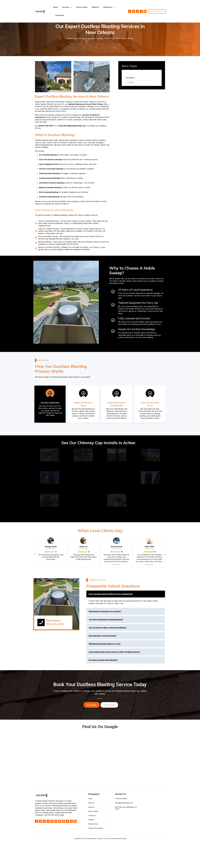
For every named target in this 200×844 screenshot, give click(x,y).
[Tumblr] (67, 821)
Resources (107, 7)
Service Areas (81, 7)
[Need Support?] (41, 622)
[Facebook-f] (129, 11)
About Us (95, 7)
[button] (37, 77)
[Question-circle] (75, 821)
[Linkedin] (55, 821)
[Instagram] (137, 11)
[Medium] (63, 821)
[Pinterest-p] (141, 11)
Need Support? (53, 620)
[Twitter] (133, 11)
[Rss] (71, 821)
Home (55, 7)
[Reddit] (59, 821)
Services (65, 7)
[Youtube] (145, 11)
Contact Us (59, 15)
